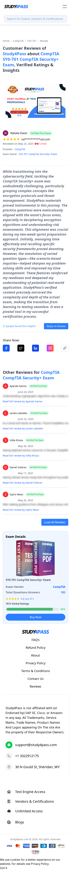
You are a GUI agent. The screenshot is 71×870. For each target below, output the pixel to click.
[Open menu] (65, 6)
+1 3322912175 (27, 756)
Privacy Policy (39, 864)
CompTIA (18, 40)
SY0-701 (31, 40)
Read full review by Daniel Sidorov (22, 482)
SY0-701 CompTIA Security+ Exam (38, 154)
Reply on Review (56, 326)
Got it (3, 868)
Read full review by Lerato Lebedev (23, 428)
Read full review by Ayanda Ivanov (22, 401)
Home (6, 40)
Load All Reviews (54, 522)
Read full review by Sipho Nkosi (21, 509)
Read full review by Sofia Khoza (21, 455)
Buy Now (35, 617)
